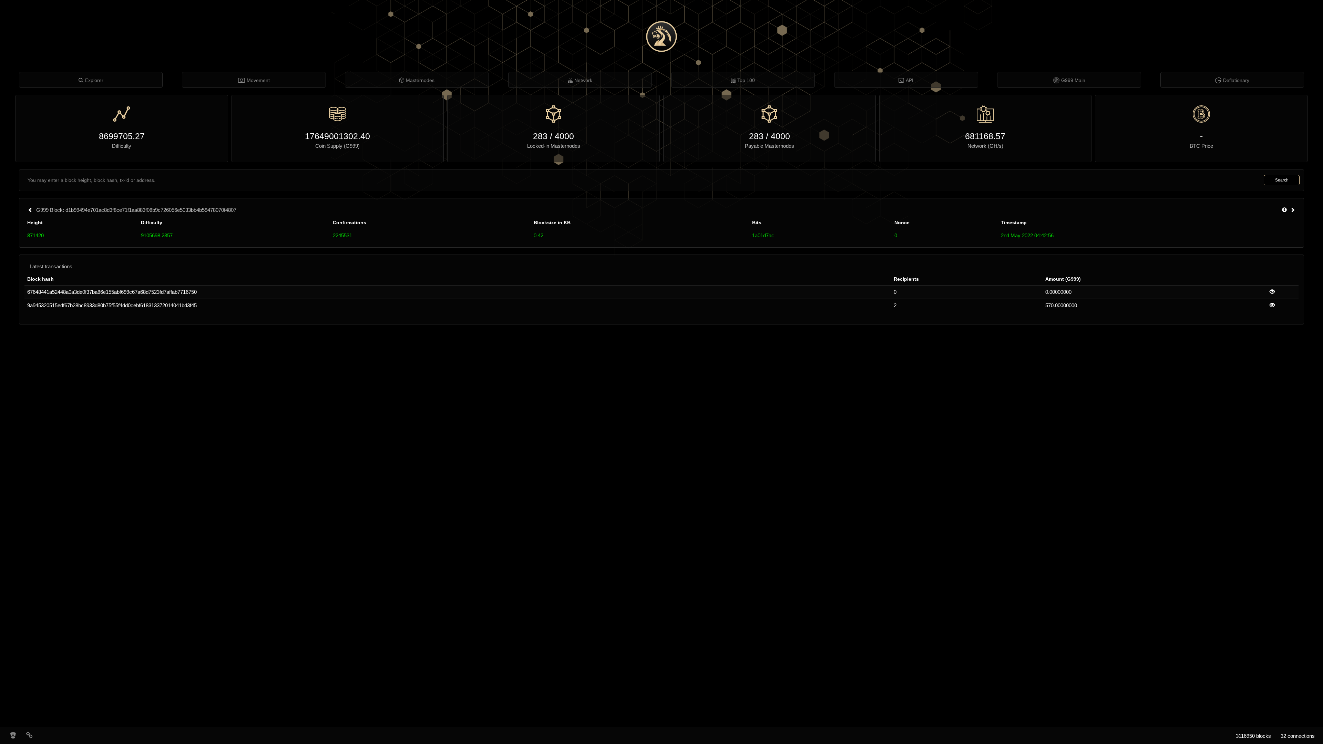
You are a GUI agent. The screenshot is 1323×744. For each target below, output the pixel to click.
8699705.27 (122, 136)
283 (540, 136)
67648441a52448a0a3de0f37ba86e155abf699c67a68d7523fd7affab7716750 (112, 292)
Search (1282, 180)
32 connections (1298, 736)
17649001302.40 (337, 136)
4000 (564, 136)
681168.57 (985, 136)
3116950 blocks (1253, 736)
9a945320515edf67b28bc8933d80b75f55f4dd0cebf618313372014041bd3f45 (112, 305)
